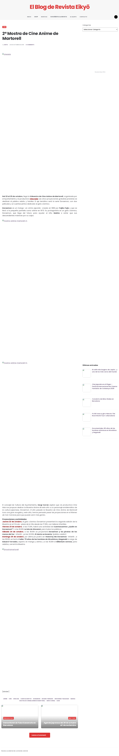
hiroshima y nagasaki (62, 698)
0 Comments (30, 44)
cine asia (16, 698)
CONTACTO (83, 17)
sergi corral (51, 700)
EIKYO (6, 44)
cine (10, 698)
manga (73, 698)
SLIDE (58, 700)
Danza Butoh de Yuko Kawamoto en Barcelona (19, 723)
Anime (5, 698)
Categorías (87, 25)
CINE (4, 27)
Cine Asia (34, 199)
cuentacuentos (26, 698)
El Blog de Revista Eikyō (59, 7)
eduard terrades (47, 698)
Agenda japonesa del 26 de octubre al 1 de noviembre (60, 723)
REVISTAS (44, 17)
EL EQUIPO (73, 17)
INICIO (29, 17)
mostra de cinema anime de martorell (32, 700)
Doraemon (36, 698)
